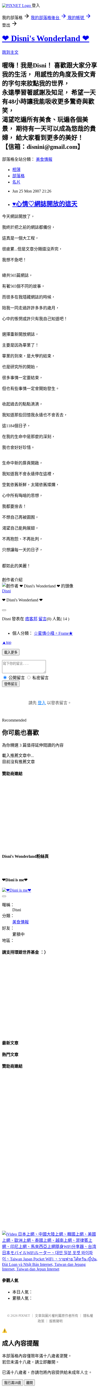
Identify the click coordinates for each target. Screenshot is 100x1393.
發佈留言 (10, 684)
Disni (6, 591)
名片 (16, 182)
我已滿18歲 (12, 1383)
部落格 (18, 176)
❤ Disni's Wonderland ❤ (45, 38)
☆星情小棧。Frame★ (53, 633)
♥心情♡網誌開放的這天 (44, 204)
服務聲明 (56, 1321)
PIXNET (24, 1316)
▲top (6, 642)
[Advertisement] (40, 814)
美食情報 (44, 159)
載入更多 (10, 652)
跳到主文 (10, 52)
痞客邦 (31, 619)
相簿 (16, 169)
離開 (29, 1383)
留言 (42, 619)
